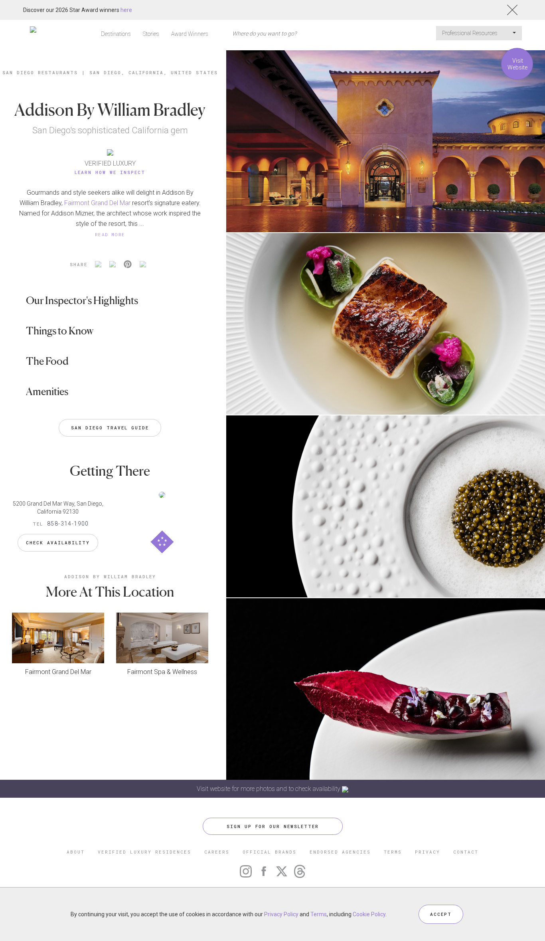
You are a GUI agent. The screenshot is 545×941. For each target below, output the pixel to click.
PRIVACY (427, 852)
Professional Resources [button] (470, 33)
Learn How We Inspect (110, 172)
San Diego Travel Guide (110, 428)
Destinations (116, 34)
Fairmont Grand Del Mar (97, 203)
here (126, 10)
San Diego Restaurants (40, 72)
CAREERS (216, 852)
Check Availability (58, 543)
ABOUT (76, 852)
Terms (318, 914)
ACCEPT (441, 914)
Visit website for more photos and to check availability (269, 789)
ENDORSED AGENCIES (340, 852)
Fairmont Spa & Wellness (162, 672)
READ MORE (110, 234)
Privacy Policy (281, 914)
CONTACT (465, 852)
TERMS (393, 852)
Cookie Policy (369, 914)
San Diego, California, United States (153, 72)
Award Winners (189, 34)
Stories (151, 34)
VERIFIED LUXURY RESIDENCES (144, 852)
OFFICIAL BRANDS (269, 852)
